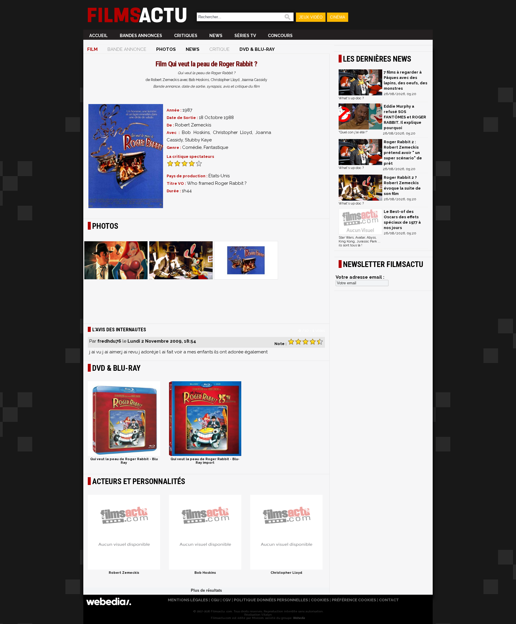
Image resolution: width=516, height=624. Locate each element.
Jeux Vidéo (310, 17)
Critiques (185, 35)
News (215, 35)
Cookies (320, 600)
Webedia (299, 618)
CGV (226, 600)
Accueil (98, 35)
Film (92, 49)
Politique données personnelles (271, 600)
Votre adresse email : (360, 277)
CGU (215, 600)
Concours (280, 35)
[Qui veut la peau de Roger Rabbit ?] (126, 156)
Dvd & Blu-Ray (257, 49)
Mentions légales (188, 600)
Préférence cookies (354, 600)
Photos (166, 49)
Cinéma (337, 17)
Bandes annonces (141, 35)
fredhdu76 (109, 341)
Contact (389, 600)
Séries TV (245, 35)
